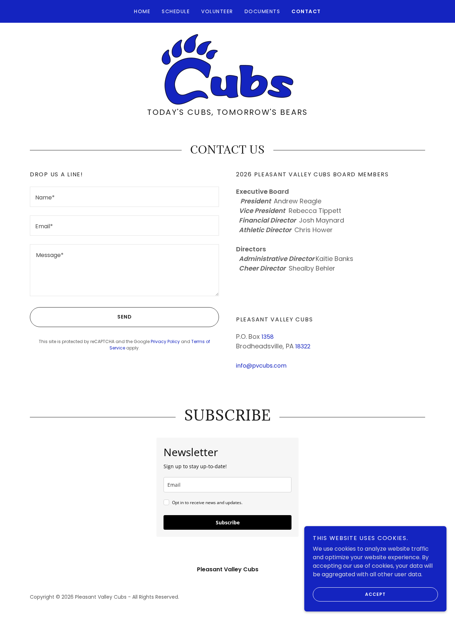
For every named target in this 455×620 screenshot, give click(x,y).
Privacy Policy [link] (165, 341)
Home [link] (142, 11)
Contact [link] (306, 11)
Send (124, 316)
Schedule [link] (176, 11)
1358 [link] (268, 337)
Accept (375, 594)
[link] (227, 69)
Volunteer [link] (217, 11)
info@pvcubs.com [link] (261, 366)
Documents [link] (262, 11)
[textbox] (124, 197)
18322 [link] (302, 346)
